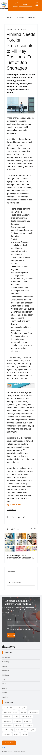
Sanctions (5, 670)
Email (9, 619)
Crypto (28, 721)
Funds (4, 684)
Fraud (18, 721)
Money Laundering (11, 712)
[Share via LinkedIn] (19, 517)
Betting (20, 730)
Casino (8, 734)
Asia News (5, 697)
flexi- (8, 646)
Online (19, 725)
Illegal (29, 725)
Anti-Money (9, 730)
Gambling (5, 662)
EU (16, 716)
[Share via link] (24, 517)
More (30, 17)
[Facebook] (4, 747)
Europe (4, 692)
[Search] (15, 4)
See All (33, 529)
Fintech (4, 666)
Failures (8, 721)
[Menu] (36, 4)
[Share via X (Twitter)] (13, 517)
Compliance (6, 657)
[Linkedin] (2, 747)
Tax (3, 679)
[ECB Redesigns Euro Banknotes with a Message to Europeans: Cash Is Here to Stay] (21, 542)
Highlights (5, 675)
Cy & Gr (5, 688)
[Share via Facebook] (8, 517)
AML (24, 712)
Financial (34, 712)
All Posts (7, 17)
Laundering (21, 708)
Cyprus (8, 716)
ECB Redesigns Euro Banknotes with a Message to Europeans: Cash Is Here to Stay (20, 556)
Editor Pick (19, 17)
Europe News (11, 510)
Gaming (31, 730)
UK (17, 734)
